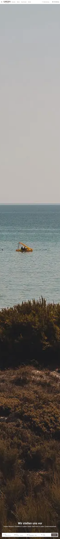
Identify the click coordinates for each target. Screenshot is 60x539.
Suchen (54, 534)
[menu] (1, 2)
